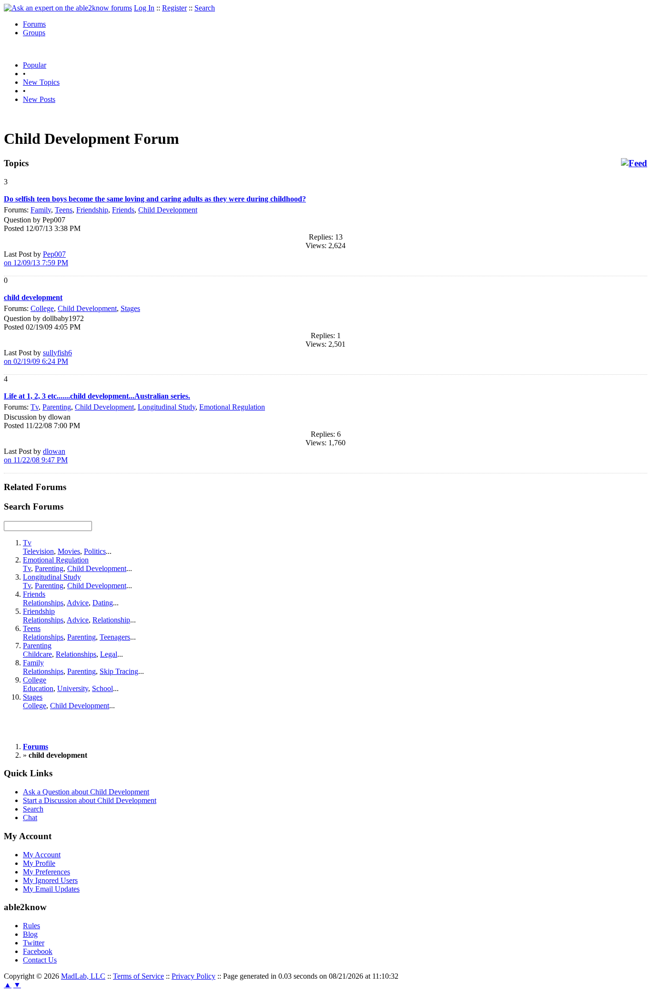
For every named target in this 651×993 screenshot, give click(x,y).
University (72, 688)
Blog (30, 934)
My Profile (39, 863)
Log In (144, 8)
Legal (108, 654)
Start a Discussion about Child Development (89, 800)
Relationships (43, 603)
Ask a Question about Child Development (86, 792)
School (102, 688)
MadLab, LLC (83, 976)
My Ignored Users (50, 880)
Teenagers (115, 637)
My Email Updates (51, 889)
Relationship (111, 620)
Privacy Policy (193, 976)
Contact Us (40, 960)
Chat (30, 817)
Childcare (37, 654)
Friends (123, 210)
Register (174, 8)
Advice (78, 603)
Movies (69, 551)
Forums (34, 24)
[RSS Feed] (634, 163)
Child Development (167, 210)
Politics (95, 551)
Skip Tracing (119, 671)
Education (38, 688)
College (42, 308)
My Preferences (46, 872)
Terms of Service (138, 976)
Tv (35, 407)
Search (204, 8)
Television (38, 551)
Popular (34, 65)
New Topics (41, 82)
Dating (102, 603)
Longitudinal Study (166, 407)
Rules (31, 926)
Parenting (56, 407)
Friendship (92, 210)
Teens (63, 210)
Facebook (37, 951)
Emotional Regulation (232, 407)
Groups (34, 33)
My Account (42, 855)
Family (41, 210)
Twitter (33, 943)
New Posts (39, 99)
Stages (130, 308)
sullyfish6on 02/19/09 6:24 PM (38, 357)
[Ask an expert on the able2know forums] (68, 8)
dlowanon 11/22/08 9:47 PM (36, 455)
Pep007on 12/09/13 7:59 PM (36, 258)
